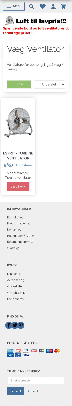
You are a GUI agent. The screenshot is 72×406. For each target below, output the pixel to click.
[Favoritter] (42, 6)
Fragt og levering (18, 223)
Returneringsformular (21, 241)
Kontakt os (14, 229)
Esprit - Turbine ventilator (18, 155)
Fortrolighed (15, 217)
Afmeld (33, 391)
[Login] (53, 6)
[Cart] (63, 6)
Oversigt (13, 248)
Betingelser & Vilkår (20, 235)
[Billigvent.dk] (36, 20)
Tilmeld (15, 391)
